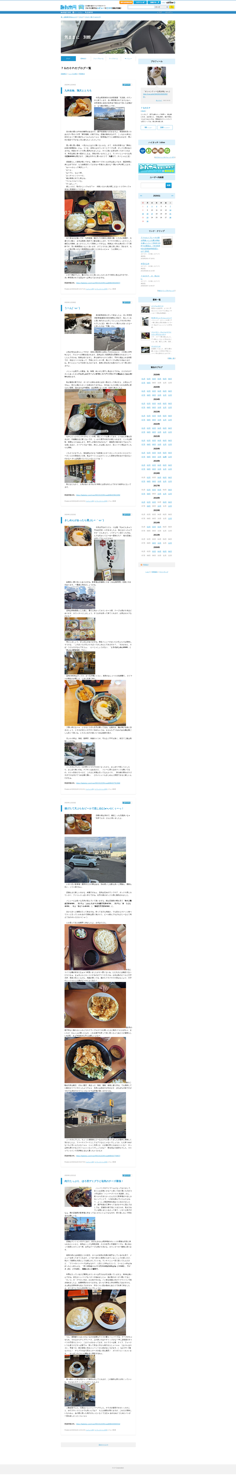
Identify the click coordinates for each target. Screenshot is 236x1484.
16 (147, 214)
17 (152, 214)
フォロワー (165, 127)
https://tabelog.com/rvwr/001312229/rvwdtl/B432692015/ (98, 1424)
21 (170, 214)
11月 (164, 395)
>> (172, 196)
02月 (149, 379)
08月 (149, 383)
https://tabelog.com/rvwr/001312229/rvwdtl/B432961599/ (98, 495)
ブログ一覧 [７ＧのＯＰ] (93, 17)
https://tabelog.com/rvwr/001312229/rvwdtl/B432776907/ (98, 1156)
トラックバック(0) (101, 289)
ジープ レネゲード (157, 306)
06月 (170, 379)
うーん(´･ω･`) (72, 308)
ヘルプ (164, 2)
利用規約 (154, 572)
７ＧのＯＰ (146, 108)
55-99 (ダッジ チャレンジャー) (161, 318)
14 (170, 210)
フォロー (148, 127)
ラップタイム (113, 58)
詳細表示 (64, 74)
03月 (154, 379)
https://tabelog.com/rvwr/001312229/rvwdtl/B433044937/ (98, 283)
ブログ (81, 17)
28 (170, 217)
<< (141, 196)
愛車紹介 (83, 58)
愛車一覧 (171, 358)
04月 (159, 379)
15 (143, 214)
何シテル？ (159, 100)
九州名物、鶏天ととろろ (78, 90)
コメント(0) (90, 289)
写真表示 (82, 74)
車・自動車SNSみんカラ (69, 17)
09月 (154, 395)
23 (147, 217)
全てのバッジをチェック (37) (164, 157)
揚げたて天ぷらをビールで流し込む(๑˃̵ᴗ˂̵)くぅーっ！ (94, 808)
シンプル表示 (73, 74)
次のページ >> (103, 1445)
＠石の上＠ (145, 264)
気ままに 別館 (78, 37)
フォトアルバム (98, 58)
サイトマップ (163, 572)
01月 (143, 379)
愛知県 (143, 111)
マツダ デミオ (156, 346)
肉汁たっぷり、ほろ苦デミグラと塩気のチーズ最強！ (94, 1181)
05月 (165, 379)
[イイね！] (126, 85)
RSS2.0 (145, 565)
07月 (143, 383)
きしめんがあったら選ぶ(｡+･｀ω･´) (84, 520)
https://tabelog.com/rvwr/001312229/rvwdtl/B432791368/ (98, 783)
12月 (170, 395)
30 (147, 221)
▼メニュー (128, 58)
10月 (159, 395)
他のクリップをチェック (166, 290)
